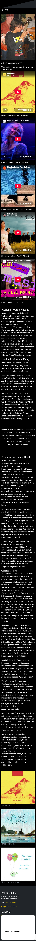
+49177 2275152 (10, 902)
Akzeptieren (9, 936)
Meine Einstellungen (12, 931)
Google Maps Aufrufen (9, 907)
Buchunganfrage (7, 915)
